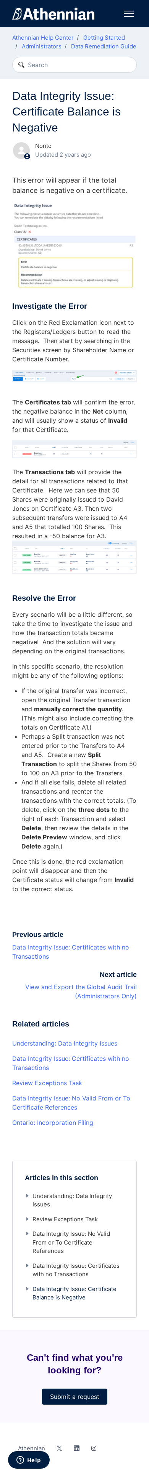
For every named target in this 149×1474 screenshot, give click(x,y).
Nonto (43, 145)
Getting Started (104, 37)
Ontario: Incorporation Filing (52, 1122)
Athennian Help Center (43, 37)
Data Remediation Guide (103, 46)
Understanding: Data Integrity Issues (64, 1043)
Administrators (42, 46)
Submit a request (74, 1396)
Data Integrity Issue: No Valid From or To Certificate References (71, 1102)
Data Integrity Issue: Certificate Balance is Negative (74, 1293)
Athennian (31, 1448)
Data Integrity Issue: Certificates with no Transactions (70, 1063)
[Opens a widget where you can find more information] (29, 1460)
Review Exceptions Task (47, 1083)
